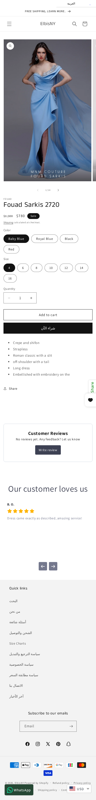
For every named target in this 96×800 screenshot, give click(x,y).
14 (81, 268)
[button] (9, 24)
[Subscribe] (71, 726)
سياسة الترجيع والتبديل (24, 654)
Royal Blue (44, 239)
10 (51, 268)
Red (11, 249)
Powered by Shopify (36, 782)
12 (66, 268)
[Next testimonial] (53, 566)
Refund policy (61, 783)
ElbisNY (19, 782)
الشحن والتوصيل (20, 633)
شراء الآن (48, 328)
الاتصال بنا (16, 685)
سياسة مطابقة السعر (23, 675)
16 (10, 278)
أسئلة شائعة (17, 622)
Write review (48, 450)
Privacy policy (82, 783)
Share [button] (13, 388)
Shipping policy (47, 790)
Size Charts (17, 643)
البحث (13, 601)
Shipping (8, 222)
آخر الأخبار (16, 696)
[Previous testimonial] (43, 566)
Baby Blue (16, 239)
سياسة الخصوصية (21, 664)
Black (69, 239)
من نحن (14, 611)
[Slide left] (38, 190)
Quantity (9, 289)
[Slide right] (58, 190)
